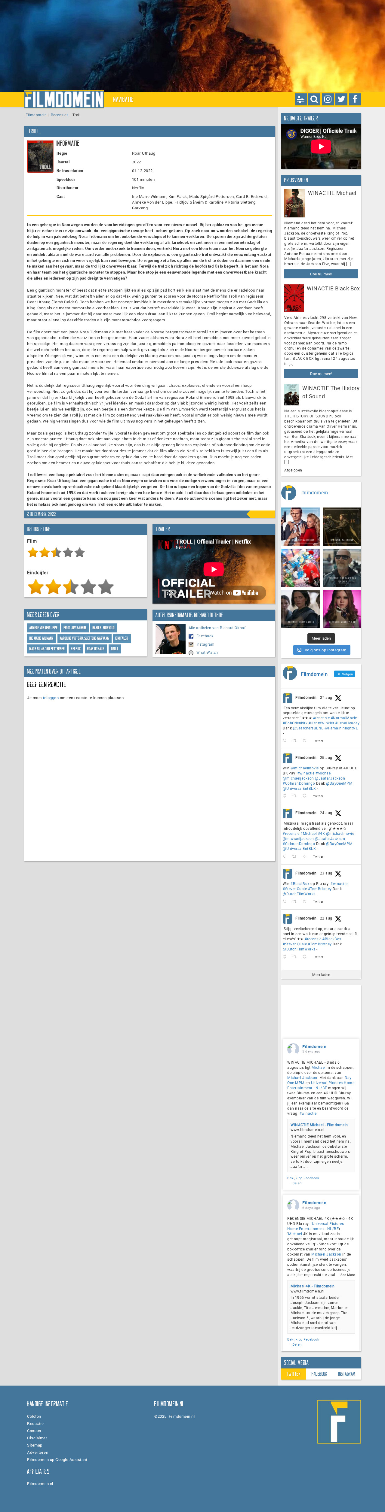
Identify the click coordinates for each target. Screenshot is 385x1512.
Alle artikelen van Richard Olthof (217, 627)
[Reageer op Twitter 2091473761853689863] (286, 901)
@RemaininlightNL (341, 728)
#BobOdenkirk (295, 722)
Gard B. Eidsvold (104, 628)
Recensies (60, 114)
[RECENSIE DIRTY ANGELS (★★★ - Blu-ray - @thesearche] (300, 609)
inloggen (51, 697)
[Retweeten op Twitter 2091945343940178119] (296, 856)
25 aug (326, 757)
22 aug (326, 918)
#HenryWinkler (321, 722)
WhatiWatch (207, 652)
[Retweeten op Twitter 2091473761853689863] (296, 901)
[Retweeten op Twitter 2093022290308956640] (296, 741)
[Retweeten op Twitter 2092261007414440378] (296, 796)
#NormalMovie (344, 717)
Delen (297, 1183)
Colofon (34, 1416)
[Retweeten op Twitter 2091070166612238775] (296, 957)
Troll (115, 649)
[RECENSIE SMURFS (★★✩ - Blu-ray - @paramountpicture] (300, 568)
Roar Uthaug (96, 649)
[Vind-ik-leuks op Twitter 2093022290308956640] (306, 741)
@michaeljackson (298, 778)
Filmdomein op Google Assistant (57, 1459)
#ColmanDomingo (299, 783)
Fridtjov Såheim (75, 628)
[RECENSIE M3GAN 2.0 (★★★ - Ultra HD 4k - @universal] (342, 609)
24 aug (326, 812)
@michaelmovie (305, 767)
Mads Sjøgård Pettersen (47, 649)
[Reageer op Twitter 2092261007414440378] (286, 796)
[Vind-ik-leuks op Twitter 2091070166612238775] (306, 957)
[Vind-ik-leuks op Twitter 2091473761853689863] (306, 901)
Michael (319, 1067)
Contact (34, 1430)
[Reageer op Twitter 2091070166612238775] (286, 957)
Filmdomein (36, 114)
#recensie (321, 717)
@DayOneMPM (339, 783)
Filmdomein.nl (40, 1483)
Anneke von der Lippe (43, 628)
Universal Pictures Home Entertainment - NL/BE (320, 1085)
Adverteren (37, 1452)
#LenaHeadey (347, 722)
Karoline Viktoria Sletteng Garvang (84, 638)
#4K (321, 833)
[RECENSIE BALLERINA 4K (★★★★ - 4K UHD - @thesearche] (342, 527)
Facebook (205, 635)
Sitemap (34, 1445)
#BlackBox (300, 883)
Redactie (35, 1423)
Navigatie (123, 99)
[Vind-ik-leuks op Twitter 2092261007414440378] (306, 796)
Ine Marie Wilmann (41, 638)
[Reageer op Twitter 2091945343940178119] (286, 856)
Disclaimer (37, 1438)
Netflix (76, 649)
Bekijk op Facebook (303, 1178)
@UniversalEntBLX (299, 788)
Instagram (205, 644)
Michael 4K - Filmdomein (313, 1285)
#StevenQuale (295, 888)
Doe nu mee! (321, 273)
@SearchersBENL (308, 728)
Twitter (294, 1373)
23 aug (326, 873)
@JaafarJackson (330, 778)
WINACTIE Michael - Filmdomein (319, 1124)
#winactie (306, 773)
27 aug (326, 697)
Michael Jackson (302, 1077)
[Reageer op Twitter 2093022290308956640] (286, 741)
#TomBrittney (320, 888)
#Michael (324, 773)
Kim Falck (122, 638)
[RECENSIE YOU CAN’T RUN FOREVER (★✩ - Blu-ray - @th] (342, 568)
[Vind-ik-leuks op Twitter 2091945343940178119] (306, 856)
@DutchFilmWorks (299, 893)
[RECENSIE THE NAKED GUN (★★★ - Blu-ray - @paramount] (300, 527)
